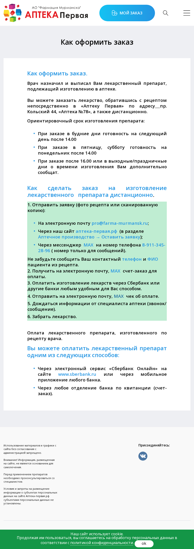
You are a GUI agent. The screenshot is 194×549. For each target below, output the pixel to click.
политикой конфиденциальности (101, 542)
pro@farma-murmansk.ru (120, 223)
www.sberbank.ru (77, 374)
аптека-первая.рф (96, 231)
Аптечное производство (66, 237)
